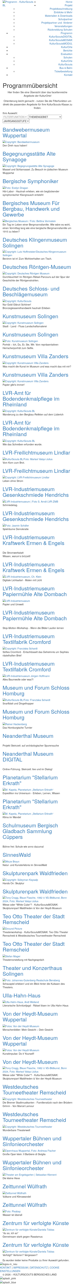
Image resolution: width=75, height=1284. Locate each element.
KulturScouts (65, 64)
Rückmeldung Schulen (60, 29)
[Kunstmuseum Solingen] (23, 322)
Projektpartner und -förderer (56, 22)
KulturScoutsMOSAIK (60, 40)
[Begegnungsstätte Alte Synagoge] (28, 165)
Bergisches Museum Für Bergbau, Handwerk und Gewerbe (31, 208)
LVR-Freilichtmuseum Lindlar (36, 452)
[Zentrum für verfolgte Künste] (28, 1229)
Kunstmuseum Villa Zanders (35, 356)
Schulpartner (65, 19)
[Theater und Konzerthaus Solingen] (31, 980)
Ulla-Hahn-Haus (21, 995)
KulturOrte (66, 47)
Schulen (67, 57)
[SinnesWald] (11, 861)
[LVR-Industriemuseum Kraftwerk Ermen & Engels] (22, 576)
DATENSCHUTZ (39, 1267)
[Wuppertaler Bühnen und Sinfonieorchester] (29, 1150)
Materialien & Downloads (58, 15)
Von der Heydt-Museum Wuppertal (30, 1016)
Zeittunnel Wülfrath (25, 1186)
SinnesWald (17, 854)
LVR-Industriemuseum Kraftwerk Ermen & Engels (33, 540)
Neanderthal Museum (28, 735)
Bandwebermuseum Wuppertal (26, 132)
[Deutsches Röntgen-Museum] (26, 273)
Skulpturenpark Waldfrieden (35, 873)
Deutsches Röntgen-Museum (37, 266)
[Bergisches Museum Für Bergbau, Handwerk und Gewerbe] (29, 220)
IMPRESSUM (20, 1267)
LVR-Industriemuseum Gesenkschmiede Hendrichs (36, 491)
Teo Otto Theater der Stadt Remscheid (34, 919)
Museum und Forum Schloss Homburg (36, 690)
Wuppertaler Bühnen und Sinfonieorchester (32, 1141)
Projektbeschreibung (61, 8)
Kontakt (68, 75)
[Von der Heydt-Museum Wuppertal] (21, 1025)
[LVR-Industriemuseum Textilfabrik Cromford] (20, 648)
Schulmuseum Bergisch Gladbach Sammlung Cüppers (30, 830)
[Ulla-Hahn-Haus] (21, 1001)
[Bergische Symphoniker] (15, 187)
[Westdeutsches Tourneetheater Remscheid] (27, 1098)
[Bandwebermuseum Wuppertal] (21, 141)
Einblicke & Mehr (63, 12)
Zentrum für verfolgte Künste (36, 1223)
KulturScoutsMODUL (61, 43)
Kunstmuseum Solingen (30, 316)
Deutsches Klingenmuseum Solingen (35, 242)
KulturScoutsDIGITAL (60, 36)
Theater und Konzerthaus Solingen (32, 970)
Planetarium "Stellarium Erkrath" (30, 780)
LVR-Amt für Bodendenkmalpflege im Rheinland (31, 398)
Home (69, 1)
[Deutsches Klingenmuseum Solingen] (37, 253)
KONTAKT (5, 1267)
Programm (66, 33)
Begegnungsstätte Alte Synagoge (29, 156)
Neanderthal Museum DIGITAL (28, 756)
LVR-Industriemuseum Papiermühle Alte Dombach (35, 591)
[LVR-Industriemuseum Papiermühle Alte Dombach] (16, 600)
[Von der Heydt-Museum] (37, 1069)
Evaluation (66, 54)
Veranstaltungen (63, 26)
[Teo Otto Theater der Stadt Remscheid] (12, 928)
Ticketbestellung (63, 71)
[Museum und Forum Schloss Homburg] (26, 699)
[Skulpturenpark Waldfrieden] (20, 879)
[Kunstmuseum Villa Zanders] (25, 362)
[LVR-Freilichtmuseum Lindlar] (27, 458)
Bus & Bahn (65, 68)
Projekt (68, 5)
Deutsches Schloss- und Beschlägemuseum (31, 291)
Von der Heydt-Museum (30, 1061)
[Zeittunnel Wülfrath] (14, 1192)
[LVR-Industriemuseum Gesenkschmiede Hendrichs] (30, 501)
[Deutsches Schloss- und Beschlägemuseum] (17, 300)
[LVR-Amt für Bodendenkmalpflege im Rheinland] (19, 410)
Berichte (67, 50)
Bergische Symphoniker (30, 181)
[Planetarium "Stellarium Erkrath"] (28, 789)
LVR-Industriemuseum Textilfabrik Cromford (29, 638)
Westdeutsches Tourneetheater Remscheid (34, 1089)
